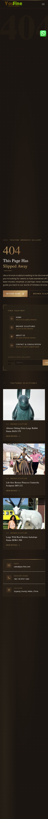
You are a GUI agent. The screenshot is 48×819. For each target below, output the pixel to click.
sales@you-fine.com (22, 566)
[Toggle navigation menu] (43, 4)
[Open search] (39, 4)
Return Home (13, 293)
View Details (11, 436)
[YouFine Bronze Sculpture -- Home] (13, 4)
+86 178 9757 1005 (21, 579)
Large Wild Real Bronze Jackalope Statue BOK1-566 (21, 538)
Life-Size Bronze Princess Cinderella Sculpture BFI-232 (22, 484)
